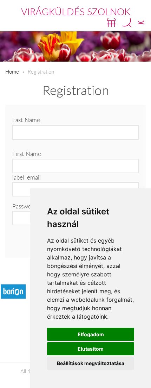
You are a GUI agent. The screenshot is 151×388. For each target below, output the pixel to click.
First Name (26, 154)
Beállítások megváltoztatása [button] (90, 363)
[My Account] (141, 22)
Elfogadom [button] (91, 334)
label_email (26, 177)
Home (12, 71)
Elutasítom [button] (91, 349)
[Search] (127, 22)
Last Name (26, 120)
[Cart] (111, 22)
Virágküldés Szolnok (75, 11)
